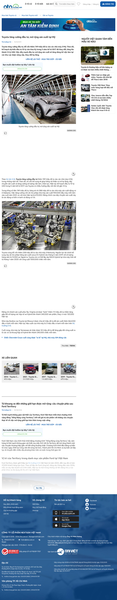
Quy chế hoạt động (39, 507)
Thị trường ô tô (6, 42)
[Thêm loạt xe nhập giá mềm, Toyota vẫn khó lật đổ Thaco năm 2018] (85, 77)
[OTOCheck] (58, 24)
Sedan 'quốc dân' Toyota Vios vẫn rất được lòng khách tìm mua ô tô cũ (101, 108)
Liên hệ (6, 514)
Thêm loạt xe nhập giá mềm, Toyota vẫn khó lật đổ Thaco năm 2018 (101, 77)
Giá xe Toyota (48, 15)
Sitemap (35, 510)
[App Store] (66, 519)
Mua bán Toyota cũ (9, 15)
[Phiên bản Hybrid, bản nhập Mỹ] (30, 369)
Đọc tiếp (39, 488)
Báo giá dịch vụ (59, 504)
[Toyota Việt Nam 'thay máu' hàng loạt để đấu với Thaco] (85, 88)
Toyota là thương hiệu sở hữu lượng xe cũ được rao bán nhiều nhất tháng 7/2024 (96, 68)
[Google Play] (66, 525)
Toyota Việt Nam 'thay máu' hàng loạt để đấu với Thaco (102, 87)
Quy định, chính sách (10, 504)
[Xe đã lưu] (78, 5)
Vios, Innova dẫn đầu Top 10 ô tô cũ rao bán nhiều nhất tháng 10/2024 (101, 97)
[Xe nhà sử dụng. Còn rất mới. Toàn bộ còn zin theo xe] (68, 369)
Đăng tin (109, 4)
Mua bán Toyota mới (30, 15)
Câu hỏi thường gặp (10, 510)
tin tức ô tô (10, 179)
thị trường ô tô (34, 463)
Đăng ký (96, 4)
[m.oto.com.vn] (66, 513)
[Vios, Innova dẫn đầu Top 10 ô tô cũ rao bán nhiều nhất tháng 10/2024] (85, 98)
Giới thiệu (35, 504)
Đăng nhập (87, 4)
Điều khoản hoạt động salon (13, 507)
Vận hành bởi (52, 552)
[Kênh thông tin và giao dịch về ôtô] (13, 6)
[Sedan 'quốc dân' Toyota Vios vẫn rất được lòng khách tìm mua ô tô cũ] (85, 108)
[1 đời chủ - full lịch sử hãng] (49, 369)
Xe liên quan (9, 357)
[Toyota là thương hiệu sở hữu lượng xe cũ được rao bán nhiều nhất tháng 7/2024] (97, 55)
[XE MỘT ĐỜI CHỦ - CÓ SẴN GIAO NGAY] (11, 369)
